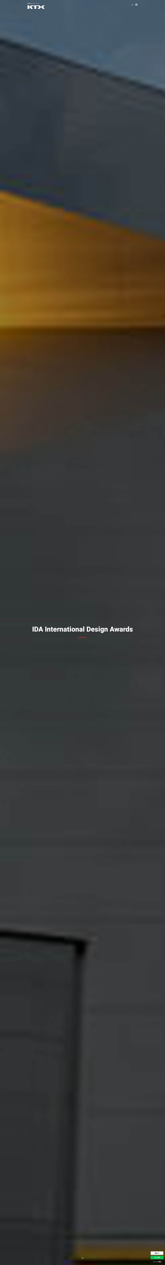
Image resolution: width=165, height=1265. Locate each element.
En (132, 5)
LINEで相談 (157, 1257)
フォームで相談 (157, 1261)
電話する (157, 1253)
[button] (136, 4)
